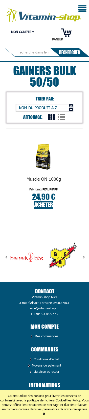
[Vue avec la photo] (51, 116)
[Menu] (82, 9)
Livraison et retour (46, 371)
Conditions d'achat (46, 359)
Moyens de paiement (46, 365)
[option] (26, 257)
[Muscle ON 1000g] (43, 156)
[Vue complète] (61, 116)
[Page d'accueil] (43, 14)
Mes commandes (46, 336)
